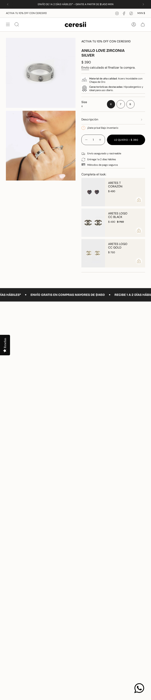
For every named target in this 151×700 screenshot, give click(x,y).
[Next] (143, 4)
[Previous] (7, 4)
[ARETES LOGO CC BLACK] (93, 223)
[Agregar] (139, 200)
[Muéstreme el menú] (8, 24)
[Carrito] (142, 24)
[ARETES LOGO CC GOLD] (93, 253)
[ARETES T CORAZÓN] (93, 192)
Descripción (89, 119)
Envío (85, 67)
